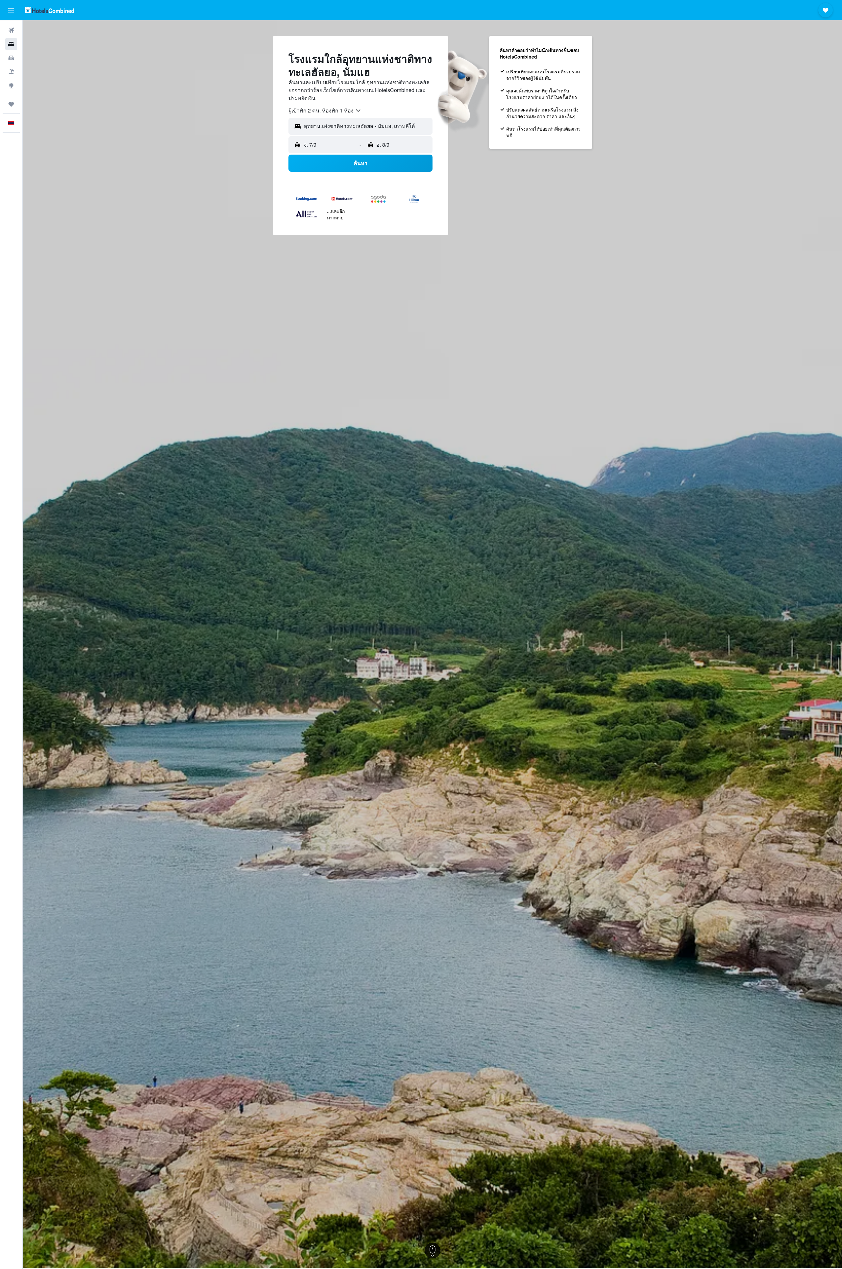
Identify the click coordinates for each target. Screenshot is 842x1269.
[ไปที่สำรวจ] (11, 85)
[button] (11, 10)
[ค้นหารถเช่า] (11, 57)
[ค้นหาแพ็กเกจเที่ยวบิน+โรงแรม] (11, 71)
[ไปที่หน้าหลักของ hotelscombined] (49, 10)
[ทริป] (11, 104)
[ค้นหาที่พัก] (11, 44)
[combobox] (324, 110)
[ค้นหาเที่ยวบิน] (11, 30)
